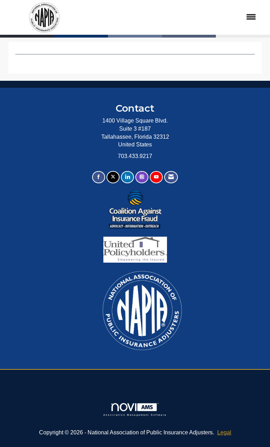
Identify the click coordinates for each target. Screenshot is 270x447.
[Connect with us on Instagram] (141, 177)
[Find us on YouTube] (156, 177)
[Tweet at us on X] (113, 177)
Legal (224, 432)
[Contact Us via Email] (171, 177)
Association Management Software (135, 414)
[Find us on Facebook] (98, 177)
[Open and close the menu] (173, 17)
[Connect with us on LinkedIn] (127, 177)
